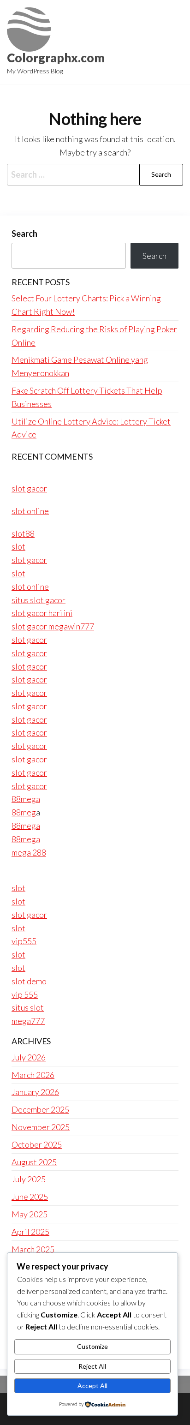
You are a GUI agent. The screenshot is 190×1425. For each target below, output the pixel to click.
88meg (24, 812)
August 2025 (34, 1162)
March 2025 (33, 1249)
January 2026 (35, 1092)
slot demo (29, 981)
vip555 (24, 941)
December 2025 (40, 1109)
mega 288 (29, 852)
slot (18, 546)
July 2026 (29, 1057)
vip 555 (25, 994)
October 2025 (37, 1144)
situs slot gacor (38, 600)
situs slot (28, 1007)
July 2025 (29, 1179)
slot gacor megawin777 (53, 626)
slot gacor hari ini (42, 613)
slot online (30, 511)
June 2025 (30, 1196)
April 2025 (30, 1232)
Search (24, 233)
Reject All (92, 1366)
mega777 (28, 1021)
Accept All (92, 1385)
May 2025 (30, 1214)
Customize (92, 1346)
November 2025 (41, 1127)
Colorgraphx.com (56, 57)
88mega (26, 799)
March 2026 (33, 1075)
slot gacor (29, 488)
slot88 (23, 533)
